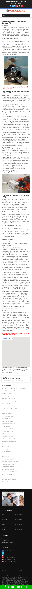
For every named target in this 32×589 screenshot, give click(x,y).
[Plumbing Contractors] (16, 11)
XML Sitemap (19, 570)
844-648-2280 (18, 3)
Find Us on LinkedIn (9, 555)
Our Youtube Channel (10, 557)
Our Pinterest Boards (10, 559)
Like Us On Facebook (10, 550)
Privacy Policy (5, 572)
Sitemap (4, 570)
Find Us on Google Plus (10, 561)
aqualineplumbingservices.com (7, 542)
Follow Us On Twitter (10, 553)
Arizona (4, 44)
